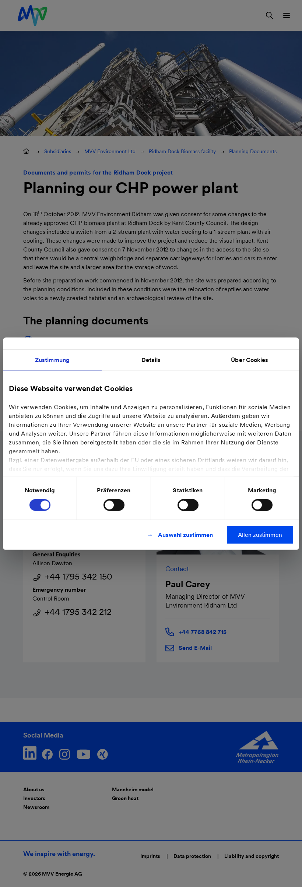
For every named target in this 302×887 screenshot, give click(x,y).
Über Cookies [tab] (249, 359)
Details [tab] (151, 359)
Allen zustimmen (260, 534)
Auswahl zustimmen (185, 534)
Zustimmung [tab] (52, 359)
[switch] (113, 505)
